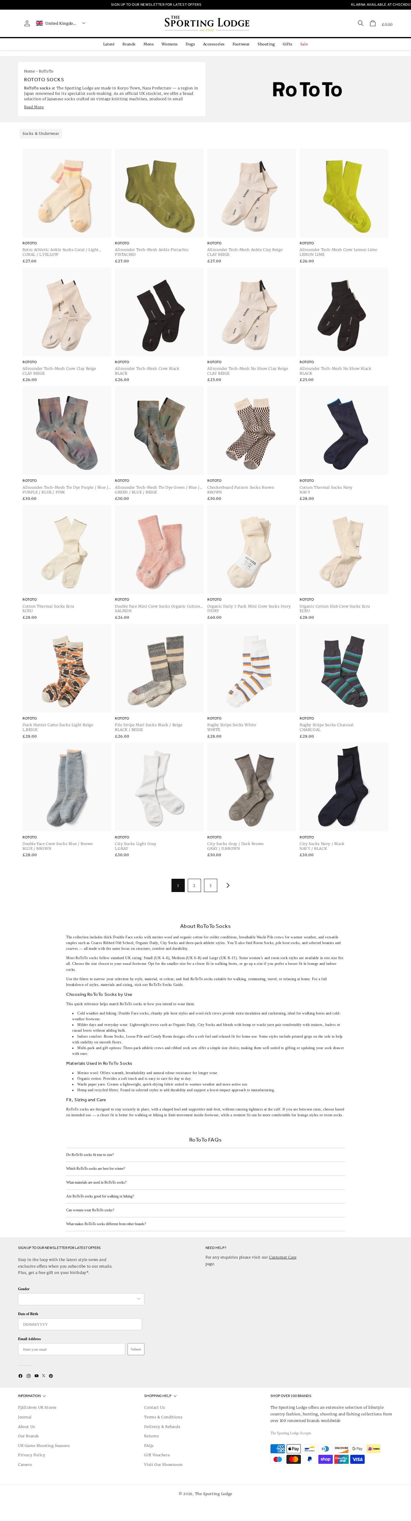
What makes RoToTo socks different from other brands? (106, 1224)
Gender (23, 1288)
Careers (25, 1464)
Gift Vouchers (157, 1455)
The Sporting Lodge (214, 1494)
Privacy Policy (31, 1455)
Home (29, 71)
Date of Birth (28, 1313)
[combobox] (78, 1299)
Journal (25, 1417)
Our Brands (28, 1436)
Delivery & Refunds (162, 1426)
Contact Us (154, 1407)
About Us (26, 1426)
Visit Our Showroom (163, 1464)
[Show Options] (139, 1299)
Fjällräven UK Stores (37, 1407)
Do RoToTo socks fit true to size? (90, 1155)
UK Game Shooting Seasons (44, 1445)
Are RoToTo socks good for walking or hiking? (100, 1196)
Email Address (29, 1338)
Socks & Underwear (41, 133)
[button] (373, 23)
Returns (151, 1436)
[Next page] (226, 885)
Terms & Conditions (163, 1417)
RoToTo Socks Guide (166, 985)
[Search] (361, 23)
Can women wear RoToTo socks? (90, 1210)
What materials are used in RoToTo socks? (96, 1182)
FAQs (148, 1445)
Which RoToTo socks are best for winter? (95, 1168)
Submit (136, 1349)
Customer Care (283, 1257)
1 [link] (178, 885)
